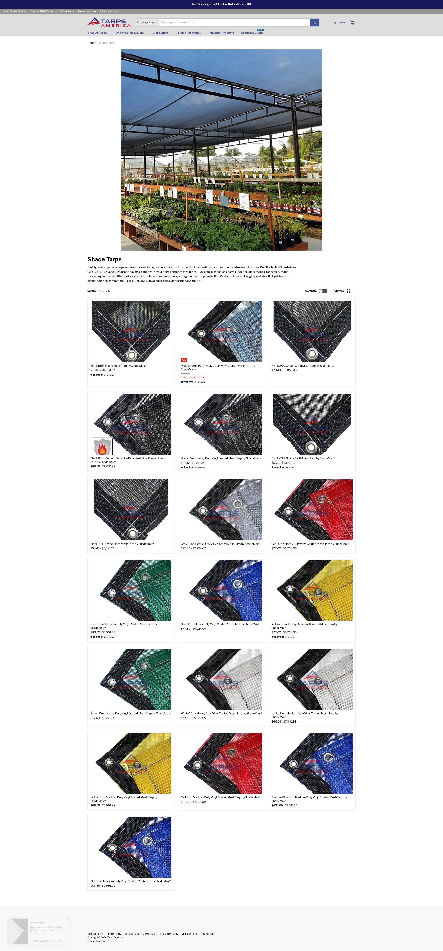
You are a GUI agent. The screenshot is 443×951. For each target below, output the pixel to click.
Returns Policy (95, 933)
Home (91, 42)
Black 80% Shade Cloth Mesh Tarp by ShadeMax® (303, 365)
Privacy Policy (114, 933)
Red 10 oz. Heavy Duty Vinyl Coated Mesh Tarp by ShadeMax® (311, 544)
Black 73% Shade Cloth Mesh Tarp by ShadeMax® (122, 544)
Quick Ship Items (65, 11)
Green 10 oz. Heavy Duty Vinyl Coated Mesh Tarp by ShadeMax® (130, 713)
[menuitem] (98, 33)
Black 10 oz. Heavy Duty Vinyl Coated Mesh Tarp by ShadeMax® (221, 458)
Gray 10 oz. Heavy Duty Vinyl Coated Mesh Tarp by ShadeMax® (220, 544)
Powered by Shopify (98, 941)
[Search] (314, 22)
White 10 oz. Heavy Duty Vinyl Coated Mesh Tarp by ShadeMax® (221, 713)
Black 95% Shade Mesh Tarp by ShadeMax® (118, 365)
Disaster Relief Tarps (42, 11)
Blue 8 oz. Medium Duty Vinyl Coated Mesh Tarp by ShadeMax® (130, 881)
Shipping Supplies (109, 11)
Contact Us (149, 933)
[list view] (353, 291)
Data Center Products (16, 11)
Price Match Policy (168, 933)
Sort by (91, 291)
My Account (208, 933)
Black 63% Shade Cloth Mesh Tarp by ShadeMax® (303, 458)
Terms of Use (132, 933)
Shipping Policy (190, 933)
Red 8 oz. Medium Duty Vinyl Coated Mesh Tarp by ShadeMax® (221, 797)
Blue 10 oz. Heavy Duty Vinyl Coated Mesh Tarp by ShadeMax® (220, 624)
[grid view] (348, 291)
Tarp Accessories (87, 11)
